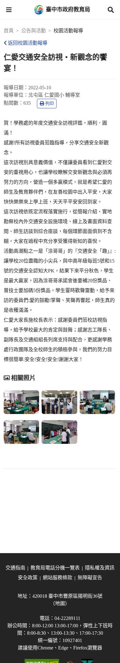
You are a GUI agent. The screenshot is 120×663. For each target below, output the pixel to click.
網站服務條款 (57, 577)
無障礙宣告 (90, 577)
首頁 (9, 30)
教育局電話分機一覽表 (55, 567)
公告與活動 (33, 30)
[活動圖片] (21, 402)
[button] (9, 9)
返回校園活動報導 (27, 43)
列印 (49, 103)
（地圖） (60, 603)
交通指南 (15, 567)
